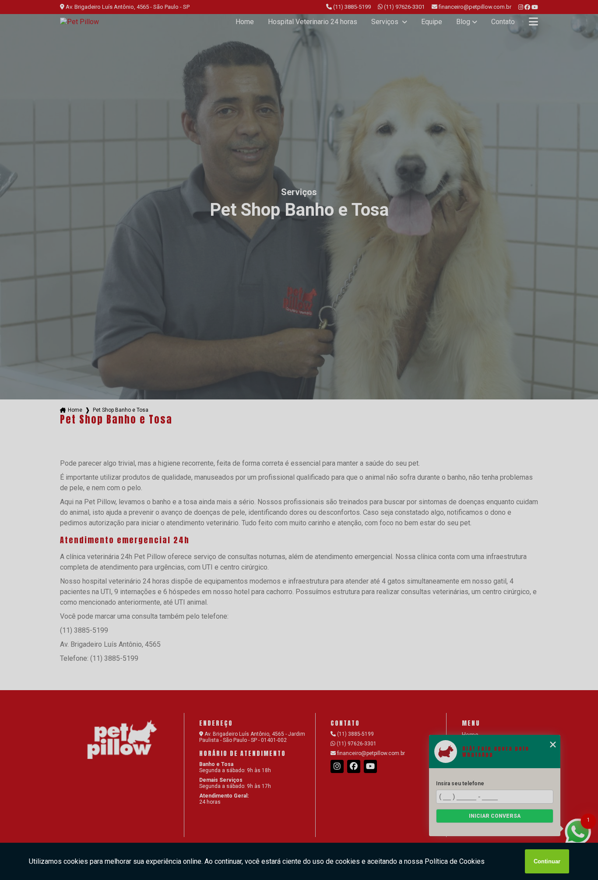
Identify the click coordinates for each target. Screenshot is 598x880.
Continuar (547, 861)
